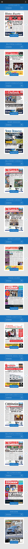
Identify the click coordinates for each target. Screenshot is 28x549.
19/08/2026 (14, 113)
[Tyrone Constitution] (14, 336)
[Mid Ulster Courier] (14, 491)
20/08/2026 (14, 35)
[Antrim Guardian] (14, 258)
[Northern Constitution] (14, 414)
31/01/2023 (14, 542)
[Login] (25, 2)
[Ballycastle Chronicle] (14, 452)
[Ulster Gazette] (14, 24)
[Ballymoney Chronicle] (14, 180)
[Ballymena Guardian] (14, 63)
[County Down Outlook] (14, 102)
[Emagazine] (14, 530)
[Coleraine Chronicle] (14, 219)
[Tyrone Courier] (14, 297)
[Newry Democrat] (14, 141)
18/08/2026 (14, 152)
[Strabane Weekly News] (14, 375)
